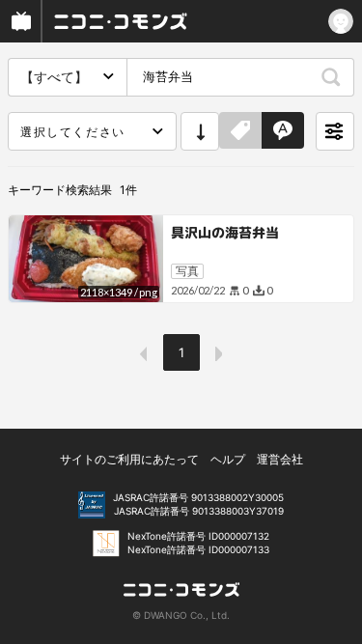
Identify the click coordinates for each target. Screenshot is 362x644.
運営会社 (280, 459)
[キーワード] (283, 131)
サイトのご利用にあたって (129, 459)
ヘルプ (227, 459)
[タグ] (240, 131)
